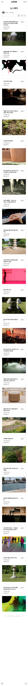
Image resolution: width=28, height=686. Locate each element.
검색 (22, 15)
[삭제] (19, 15)
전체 (3, 12)
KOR (24, 1)
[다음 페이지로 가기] (20, 616)
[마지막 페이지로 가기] (23, 616)
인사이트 (6, 12)
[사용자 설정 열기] (2, 683)
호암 (2, 1)
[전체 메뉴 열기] (26, 683)
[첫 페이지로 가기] (5, 616)
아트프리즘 (12, 12)
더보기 (22, 21)
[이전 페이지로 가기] (7, 616)
